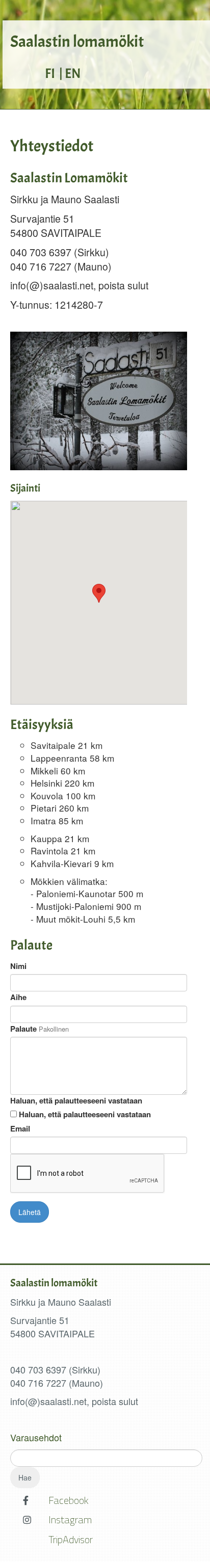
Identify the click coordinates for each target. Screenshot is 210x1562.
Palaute (23, 1029)
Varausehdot (36, 1437)
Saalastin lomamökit (77, 42)
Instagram (70, 1519)
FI (50, 73)
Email (20, 1128)
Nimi (18, 966)
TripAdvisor (70, 1539)
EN (73, 73)
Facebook (68, 1500)
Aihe (18, 997)
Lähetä (29, 1212)
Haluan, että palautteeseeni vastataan (76, 1100)
